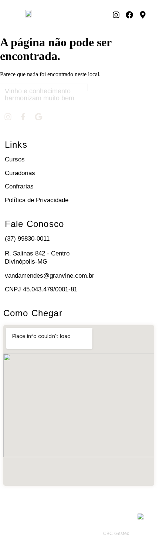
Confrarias (19, 186)
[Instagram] (116, 14)
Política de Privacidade (36, 200)
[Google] (39, 116)
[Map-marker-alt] (142, 14)
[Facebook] (129, 14)
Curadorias (20, 173)
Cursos (15, 159)
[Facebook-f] (23, 116)
